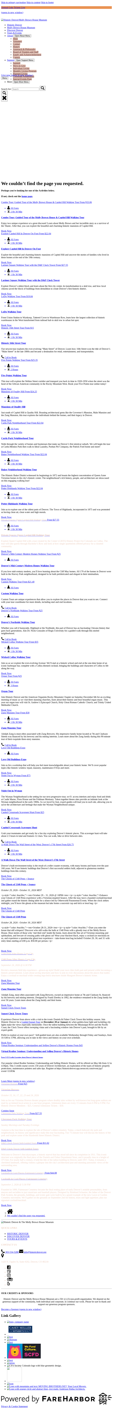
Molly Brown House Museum (21, 27)
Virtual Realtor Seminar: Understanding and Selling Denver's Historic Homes (39, 1051)
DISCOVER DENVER (18, 1236)
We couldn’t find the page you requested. (26, 1215)
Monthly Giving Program (24, 71)
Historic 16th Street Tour (13, 343)
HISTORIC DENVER (18, 1233)
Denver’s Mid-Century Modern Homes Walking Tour (27, 565)
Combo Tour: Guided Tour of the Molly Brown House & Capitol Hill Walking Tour (42, 217)
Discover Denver (15, 30)
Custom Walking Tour (12, 593)
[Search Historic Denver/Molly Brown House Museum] (43, 88)
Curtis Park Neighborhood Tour (17, 438)
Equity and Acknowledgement (27, 54)
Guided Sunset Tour (30, 1022)
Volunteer (17, 41)
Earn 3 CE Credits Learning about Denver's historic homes (22, 1057)
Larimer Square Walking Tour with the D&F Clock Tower (30, 280)
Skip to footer (47, 2)
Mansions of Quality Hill (13, 407)
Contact (16, 44)
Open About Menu (22, 36)
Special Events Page (22, 79)
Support (16, 63)
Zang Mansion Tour (11, 728)
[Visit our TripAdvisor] (10, 1280)
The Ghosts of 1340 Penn (13, 917)
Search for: (6, 89)
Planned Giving (20, 73)
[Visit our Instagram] (9, 1276)
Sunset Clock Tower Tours (14, 1013)
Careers (16, 57)
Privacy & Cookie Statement (14, 1406)
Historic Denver (14, 25)
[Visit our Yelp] (8, 1285)
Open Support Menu (24, 60)
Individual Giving (21, 68)
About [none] (10, 35)
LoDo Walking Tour (11, 312)
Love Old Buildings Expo (13, 759)
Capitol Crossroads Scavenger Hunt (19, 827)
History (16, 46)
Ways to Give (19, 65)
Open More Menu (21, 82)
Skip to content (33, 2)
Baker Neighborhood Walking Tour (19, 469)
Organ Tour (7, 691)
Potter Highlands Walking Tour (17, 503)
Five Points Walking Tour (14, 375)
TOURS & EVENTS (17, 1239)
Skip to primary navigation (13, 2)
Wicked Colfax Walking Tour (16, 657)
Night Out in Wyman (11, 790)
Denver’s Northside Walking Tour (18, 622)
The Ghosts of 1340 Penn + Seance (18, 884)
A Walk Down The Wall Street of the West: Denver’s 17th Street (33, 860)
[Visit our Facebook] (8, 1268)
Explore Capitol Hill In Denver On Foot (21, 249)
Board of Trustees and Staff (25, 52)
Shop (15, 38)
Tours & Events (14, 33)
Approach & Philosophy (24, 49)
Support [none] (10, 60)
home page (27, 196)
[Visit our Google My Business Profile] (9, 1272)
